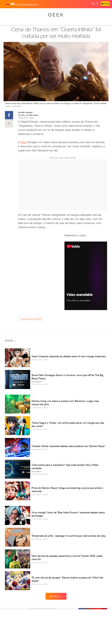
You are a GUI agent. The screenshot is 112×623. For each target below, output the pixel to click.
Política (49, 13)
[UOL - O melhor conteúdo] (10, 4)
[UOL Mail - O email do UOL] (93, 3)
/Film (23, 142)
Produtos (6, 13)
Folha (81, 13)
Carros (60, 13)
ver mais (54, 596)
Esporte (91, 13)
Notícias (38, 13)
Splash (101, 13)
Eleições (27, 13)
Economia (71, 13)
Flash (17, 13)
